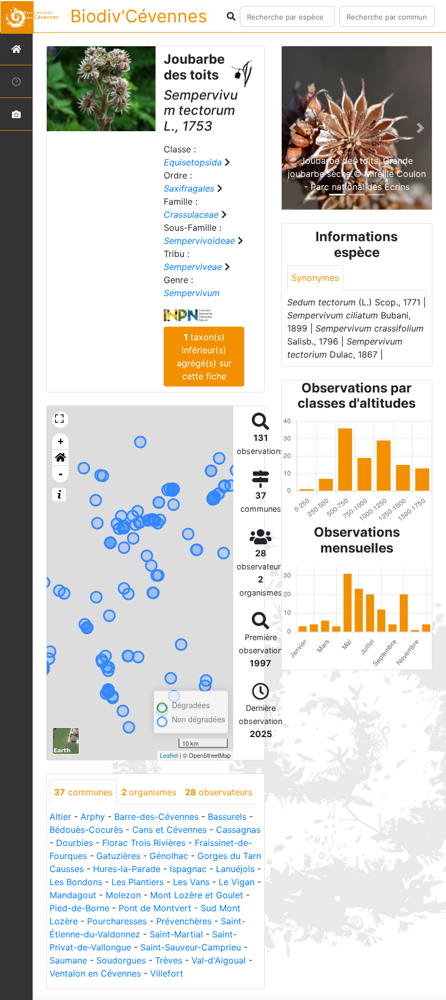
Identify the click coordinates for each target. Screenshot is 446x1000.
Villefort (166, 973)
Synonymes (315, 277)
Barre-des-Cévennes (156, 816)
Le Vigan (237, 881)
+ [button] (61, 441)
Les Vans (191, 881)
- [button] (61, 474)
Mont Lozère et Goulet (196, 894)
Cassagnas (238, 829)
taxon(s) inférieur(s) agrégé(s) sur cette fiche (204, 357)
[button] (60, 458)
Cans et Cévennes (169, 829)
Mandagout (72, 894)
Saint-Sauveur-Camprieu (190, 947)
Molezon (123, 894)
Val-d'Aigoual (218, 960)
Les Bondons (75, 881)
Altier (60, 816)
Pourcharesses (117, 921)
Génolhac (169, 855)
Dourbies (74, 842)
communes (83, 792)
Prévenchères (184, 921)
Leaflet (169, 755)
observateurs (218, 792)
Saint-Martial (176, 934)
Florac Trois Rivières (143, 842)
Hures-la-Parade (126, 868)
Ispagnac (188, 868)
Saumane (68, 960)
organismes (148, 792)
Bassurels (227, 816)
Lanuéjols (235, 868)
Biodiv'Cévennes (138, 16)
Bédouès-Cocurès (86, 829)
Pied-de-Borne (79, 908)
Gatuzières (118, 855)
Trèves (168, 960)
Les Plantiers (138, 881)
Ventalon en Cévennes (95, 973)
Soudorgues (121, 960)
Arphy (92, 816)
